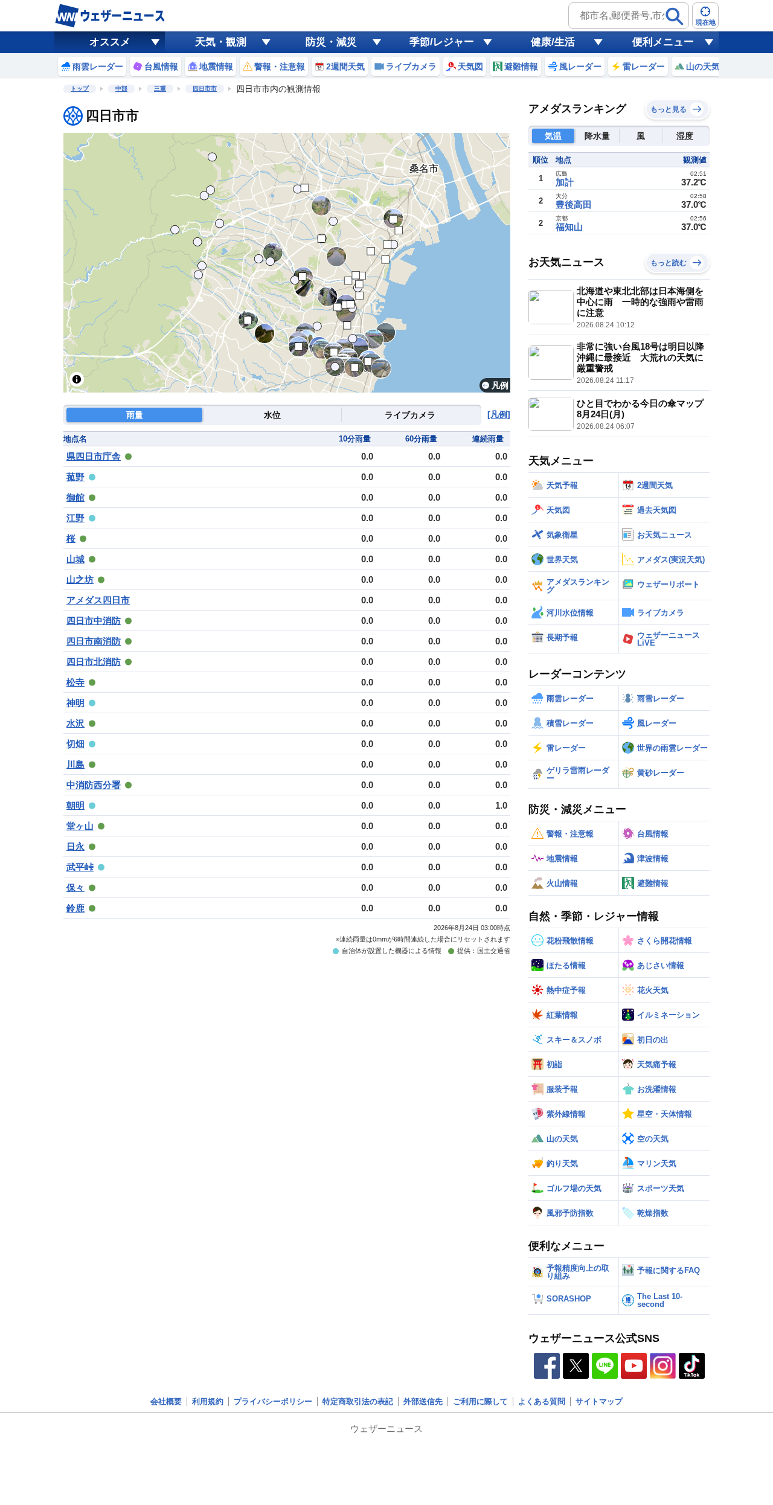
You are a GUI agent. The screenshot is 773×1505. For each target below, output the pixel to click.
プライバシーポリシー (273, 1401)
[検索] (675, 16)
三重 (160, 88)
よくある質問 (541, 1401)
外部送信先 (423, 1401)
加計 (565, 182)
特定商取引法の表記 (357, 1401)
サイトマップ (599, 1401)
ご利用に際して (480, 1401)
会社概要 (166, 1401)
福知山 (569, 226)
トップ (80, 88)
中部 (121, 88)
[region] (286, 263)
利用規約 (207, 1401)
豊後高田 (574, 204)
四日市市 (205, 88)
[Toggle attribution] (76, 379)
